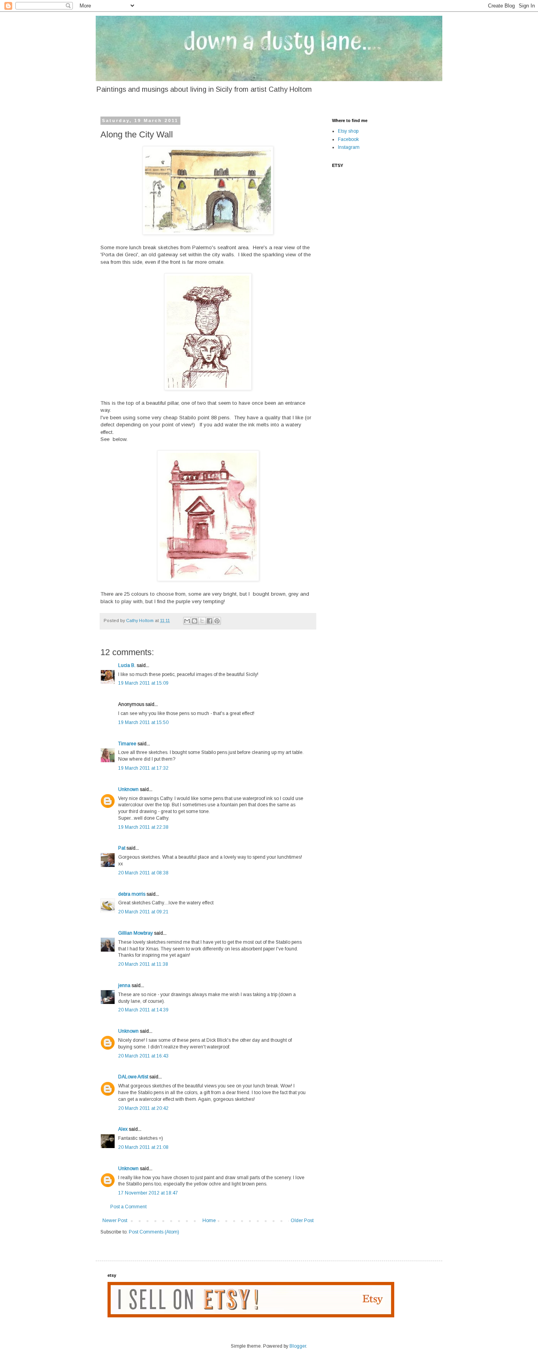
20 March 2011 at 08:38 (143, 873)
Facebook (348, 139)
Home (209, 1220)
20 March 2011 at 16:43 (143, 1056)
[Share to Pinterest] (217, 621)
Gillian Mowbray (135, 933)
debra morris (131, 894)
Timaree (127, 743)
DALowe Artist (133, 1077)
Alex (123, 1129)
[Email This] (187, 621)
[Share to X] (202, 621)
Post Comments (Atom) (154, 1232)
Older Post (302, 1220)
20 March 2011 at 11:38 (143, 964)
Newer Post (114, 1220)
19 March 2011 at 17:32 (143, 768)
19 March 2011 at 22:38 (143, 827)
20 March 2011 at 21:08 (143, 1147)
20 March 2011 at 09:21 (143, 912)
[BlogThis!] (195, 621)
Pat (121, 848)
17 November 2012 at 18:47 (148, 1193)
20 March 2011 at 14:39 (143, 1010)
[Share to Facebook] (209, 621)
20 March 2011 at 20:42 (143, 1108)
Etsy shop (348, 131)
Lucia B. (126, 665)
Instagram (349, 147)
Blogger (297, 1346)
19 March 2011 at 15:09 (143, 683)
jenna (124, 985)
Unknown (128, 789)
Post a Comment (128, 1206)
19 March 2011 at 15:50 (143, 722)
